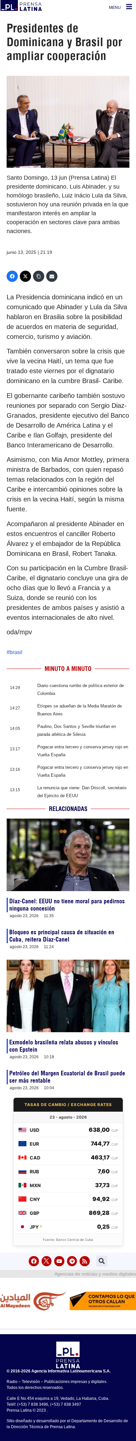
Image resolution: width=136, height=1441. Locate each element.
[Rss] (85, 1261)
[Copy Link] (38, 276)
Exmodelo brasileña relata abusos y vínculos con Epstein (63, 1045)
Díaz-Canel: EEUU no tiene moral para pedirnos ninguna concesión (67, 904)
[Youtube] (59, 1261)
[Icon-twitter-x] (47, 1261)
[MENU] (129, 6)
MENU (115, 7)
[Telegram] (72, 1261)
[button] (101, 1261)
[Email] (51, 276)
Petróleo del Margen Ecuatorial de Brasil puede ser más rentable (67, 1076)
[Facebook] (12, 276)
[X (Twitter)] (25, 276)
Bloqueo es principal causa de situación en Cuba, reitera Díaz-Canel (61, 935)
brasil (16, 652)
